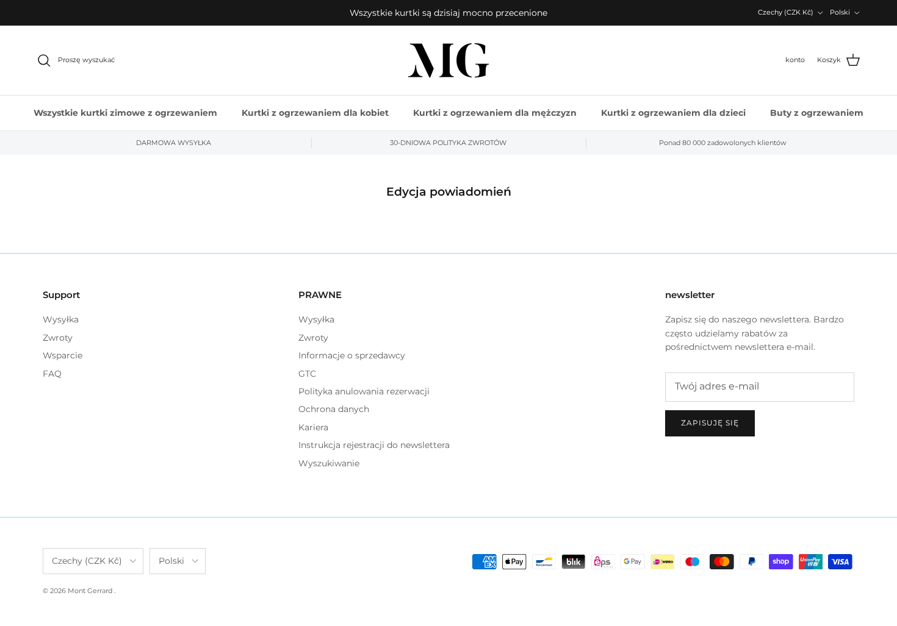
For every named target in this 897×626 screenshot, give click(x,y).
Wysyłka (61, 319)
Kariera (313, 427)
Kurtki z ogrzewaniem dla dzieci (673, 112)
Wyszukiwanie (328, 463)
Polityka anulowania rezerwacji (364, 391)
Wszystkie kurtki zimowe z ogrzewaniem (125, 112)
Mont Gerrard (91, 590)
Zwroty (58, 337)
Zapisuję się (710, 422)
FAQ (52, 373)
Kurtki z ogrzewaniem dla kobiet (315, 112)
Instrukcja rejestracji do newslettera (374, 444)
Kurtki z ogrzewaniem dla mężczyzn (495, 112)
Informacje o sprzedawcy (351, 355)
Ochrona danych (333, 409)
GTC (307, 373)
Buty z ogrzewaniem (816, 112)
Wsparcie (62, 355)
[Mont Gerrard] (448, 60)
